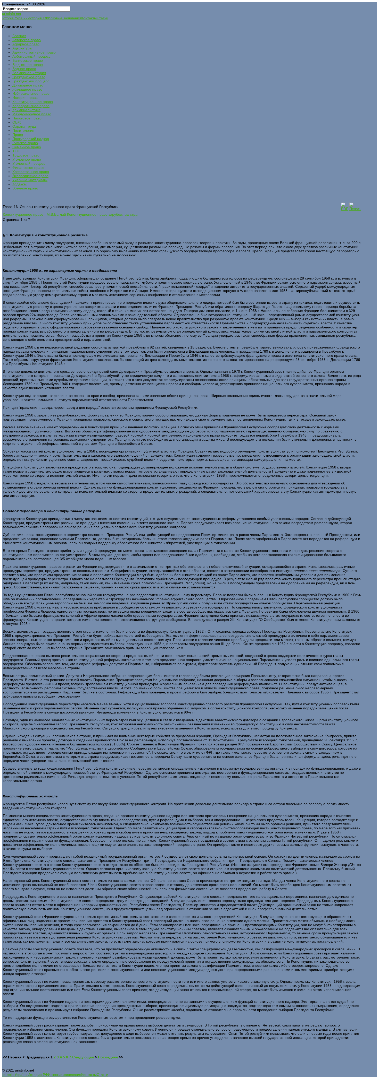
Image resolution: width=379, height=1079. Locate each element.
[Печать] (355, 209)
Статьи (102, 18)
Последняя (108, 1057)
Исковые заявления (64, 18)
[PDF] (344, 209)
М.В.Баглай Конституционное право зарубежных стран (93, 214)
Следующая (83, 1057)
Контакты (89, 18)
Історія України (15, 18)
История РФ (38, 18)
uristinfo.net (11, 14)
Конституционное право (23, 214)
